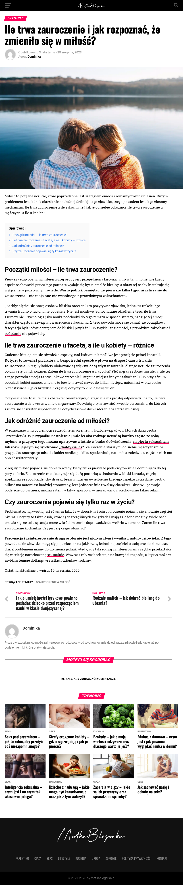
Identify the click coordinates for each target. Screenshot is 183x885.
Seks (50, 858)
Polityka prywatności (136, 858)
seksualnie (55, 554)
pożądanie (13, 333)
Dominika (34, 56)
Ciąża (37, 858)
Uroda (96, 858)
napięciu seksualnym (151, 441)
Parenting (22, 858)
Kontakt (162, 858)
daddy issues (71, 447)
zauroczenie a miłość (54, 582)
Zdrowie (111, 858)
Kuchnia (80, 858)
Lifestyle (64, 858)
